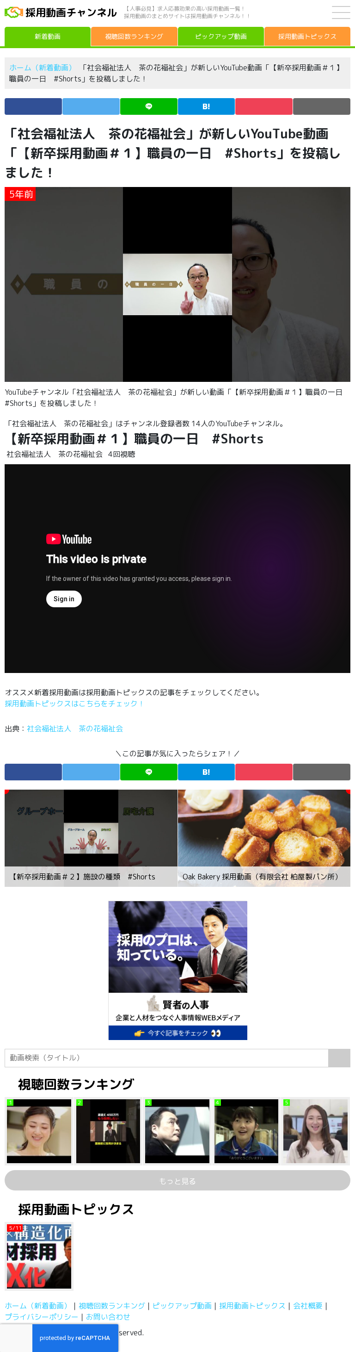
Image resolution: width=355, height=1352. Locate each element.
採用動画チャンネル (71, 12)
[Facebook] (33, 106)
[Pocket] (264, 106)
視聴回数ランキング (112, 1306)
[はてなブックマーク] (206, 106)
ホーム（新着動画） (42, 67)
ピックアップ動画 (182, 1306)
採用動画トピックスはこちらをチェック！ (76, 703)
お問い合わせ (108, 1317)
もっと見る (177, 1181)
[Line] (149, 106)
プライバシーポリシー (42, 1317)
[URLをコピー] (321, 106)
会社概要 (308, 1306)
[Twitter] (91, 106)
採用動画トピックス (252, 1306)
